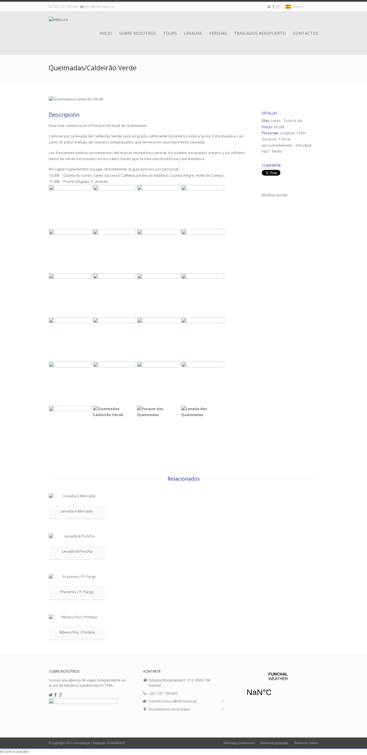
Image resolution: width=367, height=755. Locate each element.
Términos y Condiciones (239, 743)
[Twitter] (269, 7)
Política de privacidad (274, 743)
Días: (266, 120)
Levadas (193, 33)
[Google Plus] (278, 7)
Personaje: (271, 133)
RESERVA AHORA (274, 195)
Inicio (105, 33)
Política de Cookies (306, 743)
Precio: (268, 127)
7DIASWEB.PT (116, 743)
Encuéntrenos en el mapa (169, 709)
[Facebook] (273, 7)
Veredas (218, 33)
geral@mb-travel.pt (99, 6)
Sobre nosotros (137, 33)
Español (297, 6)
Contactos (305, 33)
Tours (170, 33)
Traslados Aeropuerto (260, 33)
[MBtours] (58, 26)
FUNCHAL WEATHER (278, 688)
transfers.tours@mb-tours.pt (172, 701)
